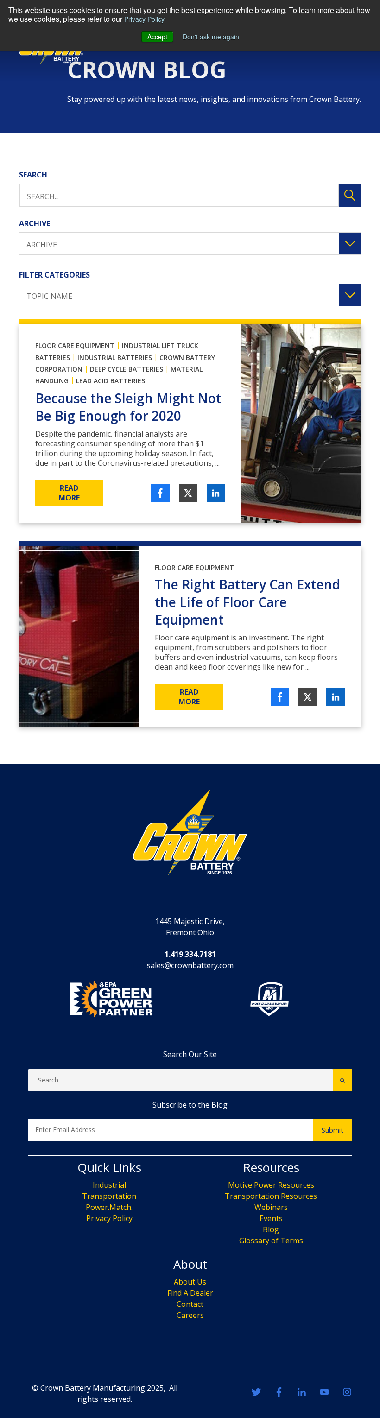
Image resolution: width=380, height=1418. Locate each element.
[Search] (342, 1080)
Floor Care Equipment (74, 345)
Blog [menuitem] (271, 1229)
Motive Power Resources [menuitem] (271, 1185)
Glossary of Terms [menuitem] (271, 1240)
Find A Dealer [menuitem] (190, 1293)
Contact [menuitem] (190, 1304)
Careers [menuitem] (190, 1315)
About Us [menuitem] (190, 1282)
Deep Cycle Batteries (126, 369)
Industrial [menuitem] (109, 1185)
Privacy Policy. (145, 19)
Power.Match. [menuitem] (109, 1207)
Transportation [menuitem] (109, 1196)
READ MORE (69, 493)
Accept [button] (157, 36)
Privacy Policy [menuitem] (109, 1218)
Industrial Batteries (114, 357)
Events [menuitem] (271, 1218)
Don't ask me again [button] (211, 36)
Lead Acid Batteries (110, 380)
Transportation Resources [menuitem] (271, 1196)
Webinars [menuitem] (271, 1207)
